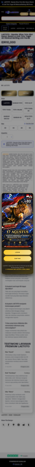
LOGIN (17, 252)
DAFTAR (17, 258)
